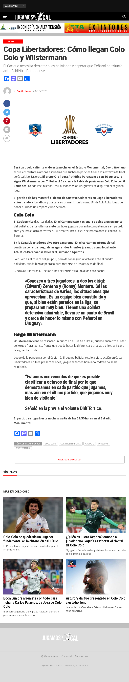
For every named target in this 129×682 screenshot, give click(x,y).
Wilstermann (23, 448)
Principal (103, 443)
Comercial (66, 656)
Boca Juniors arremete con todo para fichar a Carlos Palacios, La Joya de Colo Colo (32, 602)
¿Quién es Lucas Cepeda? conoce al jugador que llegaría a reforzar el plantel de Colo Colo (94, 541)
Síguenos (10, 472)
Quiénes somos (49, 656)
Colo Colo (50, 443)
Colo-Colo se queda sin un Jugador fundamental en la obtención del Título (30, 539)
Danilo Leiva (24, 91)
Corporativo (81, 656)
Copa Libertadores (70, 443)
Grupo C (89, 443)
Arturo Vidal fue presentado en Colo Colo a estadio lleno (95, 600)
